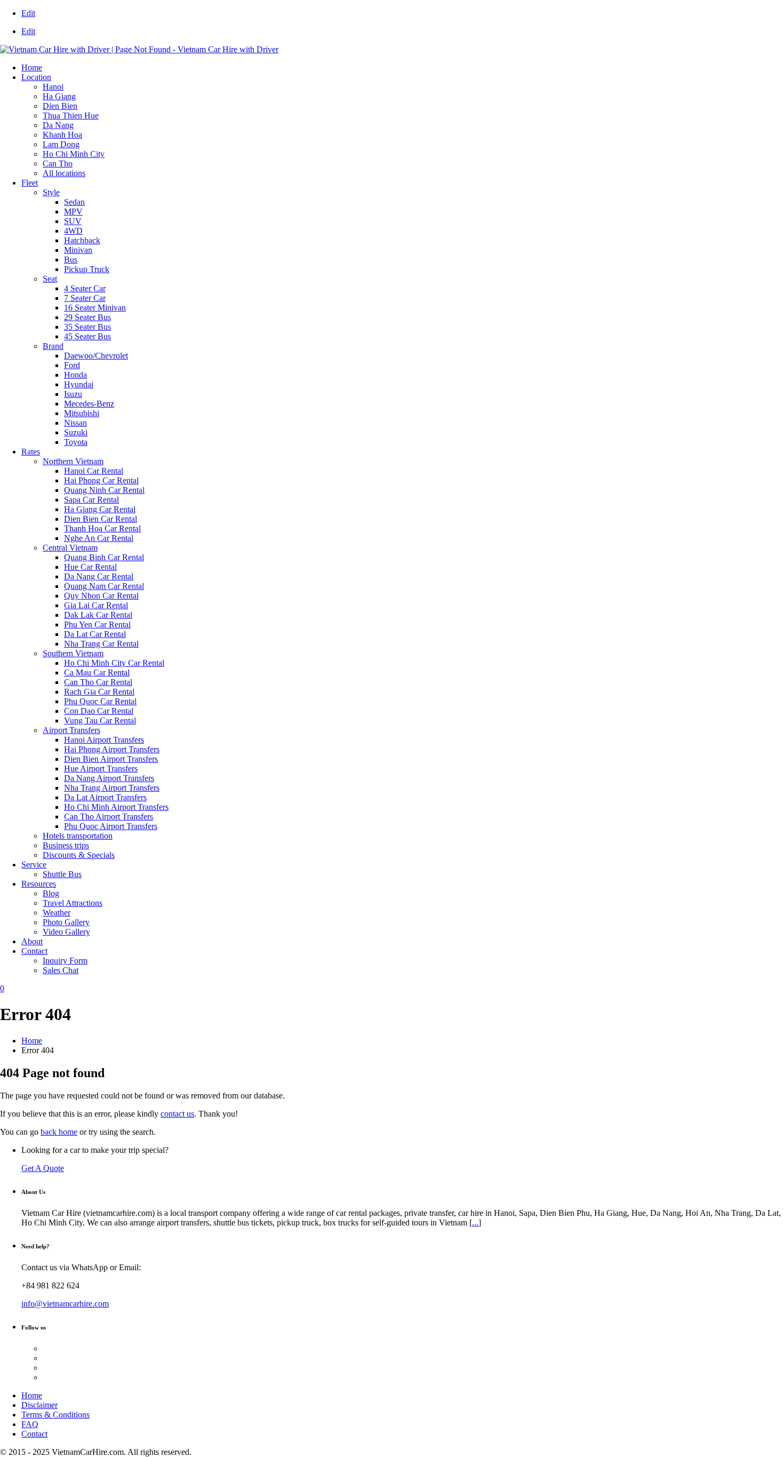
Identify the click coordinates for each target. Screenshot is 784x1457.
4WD (73, 230)
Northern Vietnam (73, 461)
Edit (28, 13)
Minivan (78, 249)
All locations (64, 173)
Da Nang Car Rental (98, 576)
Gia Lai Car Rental (96, 605)
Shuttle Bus (62, 874)
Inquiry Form (65, 960)
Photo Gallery (66, 922)
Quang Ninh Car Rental (104, 490)
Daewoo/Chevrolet (96, 355)
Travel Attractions (72, 902)
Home (31, 67)
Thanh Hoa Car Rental (102, 528)
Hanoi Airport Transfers (104, 739)
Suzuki (75, 432)
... (475, 1222)
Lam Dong (61, 144)
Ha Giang (59, 96)
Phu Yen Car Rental (97, 624)
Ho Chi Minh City (74, 153)
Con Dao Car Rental (98, 710)
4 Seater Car (85, 288)
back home (59, 1131)
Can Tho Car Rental (98, 682)
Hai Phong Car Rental (101, 480)
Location (36, 77)
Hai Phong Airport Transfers (111, 749)
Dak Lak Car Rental (98, 614)
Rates (30, 451)
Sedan (74, 201)
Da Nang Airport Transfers (109, 778)
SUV (73, 221)
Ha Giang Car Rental (99, 509)
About (32, 941)
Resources (38, 883)
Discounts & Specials (79, 854)
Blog (51, 893)
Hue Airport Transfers (101, 768)
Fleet (29, 182)
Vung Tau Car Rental (100, 720)
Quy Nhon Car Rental (101, 595)
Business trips (66, 845)
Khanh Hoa (62, 134)
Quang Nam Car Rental (104, 586)
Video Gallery (66, 931)
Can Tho (58, 163)
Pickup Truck (86, 269)
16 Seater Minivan (95, 307)
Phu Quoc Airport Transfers (110, 826)
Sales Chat (60, 970)
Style (51, 192)
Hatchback (82, 240)
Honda (75, 374)
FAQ (29, 1424)
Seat (50, 278)
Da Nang (58, 125)
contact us (177, 1113)
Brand (53, 346)
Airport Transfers (71, 730)
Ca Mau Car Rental (97, 672)
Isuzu (73, 394)
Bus (70, 259)
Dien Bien (60, 105)
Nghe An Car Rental (98, 538)
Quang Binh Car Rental (104, 557)
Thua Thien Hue (71, 115)
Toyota (75, 442)
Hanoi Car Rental (93, 470)
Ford (72, 365)
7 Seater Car (85, 297)
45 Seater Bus (87, 336)
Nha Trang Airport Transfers (111, 787)
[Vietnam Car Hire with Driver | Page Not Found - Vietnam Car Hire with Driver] (139, 49)
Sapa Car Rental (91, 499)
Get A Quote (42, 1168)
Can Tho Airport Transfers (108, 816)
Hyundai (78, 384)
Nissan (75, 422)
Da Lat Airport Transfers (105, 797)
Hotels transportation (78, 835)
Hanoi (53, 86)
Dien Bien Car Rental (100, 518)
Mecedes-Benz (89, 403)
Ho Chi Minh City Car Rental (114, 662)
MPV (73, 211)
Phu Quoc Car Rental (100, 701)
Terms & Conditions (55, 1414)
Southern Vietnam (73, 653)
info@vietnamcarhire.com (65, 1303)
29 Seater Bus (87, 317)
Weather (56, 912)
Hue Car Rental (90, 566)
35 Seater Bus (87, 326)
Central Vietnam (70, 547)
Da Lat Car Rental (95, 634)
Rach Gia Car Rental (99, 691)
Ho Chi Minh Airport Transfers (116, 806)
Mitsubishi (81, 413)
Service (33, 864)
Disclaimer (39, 1405)
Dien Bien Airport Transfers (111, 758)
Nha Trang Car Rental (101, 643)
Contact (34, 951)
